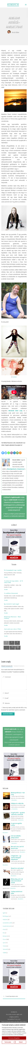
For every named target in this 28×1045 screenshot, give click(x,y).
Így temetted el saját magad (11, 604)
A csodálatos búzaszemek (11, 593)
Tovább (6, 577)
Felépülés (5, 919)
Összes (4, 939)
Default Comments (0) (6, 666)
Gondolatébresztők (7, 923)
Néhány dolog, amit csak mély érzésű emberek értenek (17, 880)
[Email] (17, 453)
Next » (18, 647)
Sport (4, 942)
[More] (20, 453)
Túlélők (4, 952)
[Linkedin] (14, 453)
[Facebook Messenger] (2, 453)
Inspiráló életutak (7, 926)
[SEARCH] (4, 996)
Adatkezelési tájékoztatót (17, 516)
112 (12, 647)
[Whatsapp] (8, 453)
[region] (14, 1034)
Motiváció (5, 936)
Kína (4, 933)
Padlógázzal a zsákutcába (17, 803)
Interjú (4, 929)
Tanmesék (5, 949)
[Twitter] (5, 453)
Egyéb (4, 913)
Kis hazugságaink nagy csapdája (13, 570)
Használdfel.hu (13, 5)
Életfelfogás (5, 916)
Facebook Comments (19, 666)
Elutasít (21, 1042)
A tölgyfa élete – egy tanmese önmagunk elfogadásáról (16, 857)
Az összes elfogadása (14, 1038)
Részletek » (14, 800)
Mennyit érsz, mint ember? (17, 868)
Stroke (4, 946)
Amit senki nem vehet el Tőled (12, 629)
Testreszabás (7, 1042)
